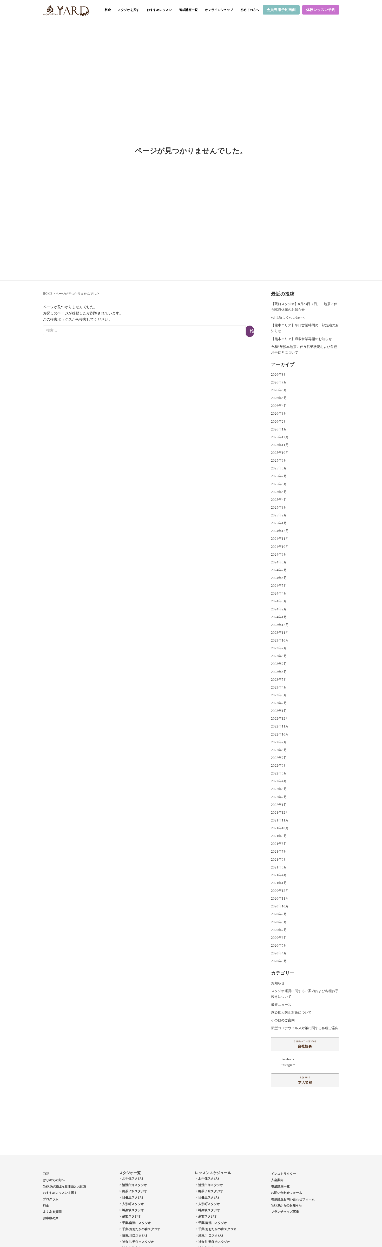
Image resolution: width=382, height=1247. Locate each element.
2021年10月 (280, 828)
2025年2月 (279, 515)
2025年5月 (279, 492)
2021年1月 (279, 883)
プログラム (50, 1199)
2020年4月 (279, 953)
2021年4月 (279, 875)
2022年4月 (279, 781)
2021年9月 (279, 836)
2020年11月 (280, 898)
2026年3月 (279, 413)
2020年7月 (279, 930)
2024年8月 (279, 562)
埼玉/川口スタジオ (135, 1235)
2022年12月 (280, 718)
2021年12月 (280, 812)
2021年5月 (279, 867)
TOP (46, 1174)
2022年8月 (279, 750)
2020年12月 (280, 891)
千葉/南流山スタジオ (136, 1223)
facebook (287, 1059)
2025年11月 (280, 445)
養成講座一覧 (188, 10)
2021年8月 (279, 844)
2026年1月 (279, 429)
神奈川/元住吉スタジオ (138, 1242)
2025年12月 (280, 437)
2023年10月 (280, 640)
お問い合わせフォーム (286, 1193)
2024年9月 (279, 554)
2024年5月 (279, 586)
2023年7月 (279, 664)
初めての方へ (249, 10)
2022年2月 (279, 797)
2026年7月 (279, 382)
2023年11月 (280, 633)
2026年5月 (279, 398)
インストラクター (283, 1174)
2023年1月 (279, 711)
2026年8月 (279, 374)
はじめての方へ (54, 1180)
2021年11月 (280, 820)
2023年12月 (280, 625)
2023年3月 (279, 695)
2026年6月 (279, 390)
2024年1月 (279, 617)
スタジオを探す (129, 10)
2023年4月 (279, 687)
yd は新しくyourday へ (288, 317)
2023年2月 (279, 703)
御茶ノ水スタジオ (134, 1191)
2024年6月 (279, 578)
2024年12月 (280, 531)
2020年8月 (279, 922)
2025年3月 (279, 507)
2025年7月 (279, 476)
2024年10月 (280, 547)
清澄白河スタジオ (134, 1185)
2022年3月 (279, 789)
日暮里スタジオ (133, 1197)
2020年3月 (279, 961)
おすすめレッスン (159, 10)
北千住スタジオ (133, 1178)
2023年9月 (279, 648)
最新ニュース (281, 1005)
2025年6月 (279, 484)
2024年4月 (279, 593)
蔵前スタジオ (131, 1216)
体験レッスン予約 (320, 10)
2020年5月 (279, 945)
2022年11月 (280, 726)
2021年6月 (279, 859)
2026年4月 (279, 406)
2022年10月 (280, 734)
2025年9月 (279, 460)
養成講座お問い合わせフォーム (293, 1199)
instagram (288, 1065)
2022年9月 (279, 742)
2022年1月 (279, 805)
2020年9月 (279, 914)
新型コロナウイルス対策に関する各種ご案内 (305, 1028)
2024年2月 (279, 609)
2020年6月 (279, 938)
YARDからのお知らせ (286, 1205)
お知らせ (278, 983)
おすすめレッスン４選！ (60, 1193)
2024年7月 (279, 570)
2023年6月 (279, 672)
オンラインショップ (219, 10)
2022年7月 (279, 758)
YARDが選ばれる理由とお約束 (64, 1186)
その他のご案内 (283, 1020)
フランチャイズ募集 (285, 1212)
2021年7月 (279, 851)
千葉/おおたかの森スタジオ (141, 1229)
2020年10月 (280, 906)
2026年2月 (279, 421)
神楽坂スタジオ (133, 1210)
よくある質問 (52, 1212)
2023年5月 (279, 680)
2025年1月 (279, 523)
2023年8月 (279, 656)
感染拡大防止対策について (291, 1012)
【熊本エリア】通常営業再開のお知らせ (301, 339)
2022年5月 (279, 773)
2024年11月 (280, 539)
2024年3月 (279, 601)
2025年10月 (280, 453)
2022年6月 (279, 765)
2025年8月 (279, 468)
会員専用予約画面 (281, 10)
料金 (108, 10)
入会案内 (277, 1180)
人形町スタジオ (133, 1204)
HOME (47, 293)
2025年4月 (279, 500)
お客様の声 (50, 1218)
